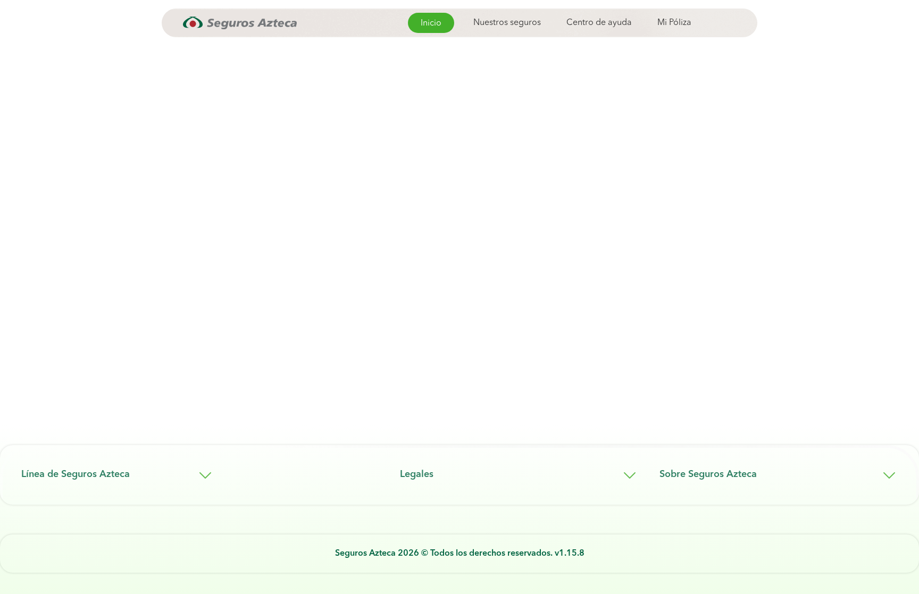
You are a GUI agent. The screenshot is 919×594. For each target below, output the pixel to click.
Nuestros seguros (507, 23)
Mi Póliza (674, 23)
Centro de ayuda (599, 23)
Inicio (431, 23)
